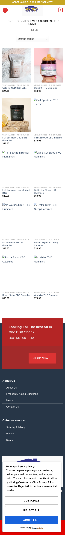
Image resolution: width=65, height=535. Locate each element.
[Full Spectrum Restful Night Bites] (16, 168)
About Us (11, 387)
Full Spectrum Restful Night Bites (16, 191)
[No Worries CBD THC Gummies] (16, 220)
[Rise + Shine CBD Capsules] (16, 273)
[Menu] (5, 10)
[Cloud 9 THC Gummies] (48, 65)
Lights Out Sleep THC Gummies (45, 191)
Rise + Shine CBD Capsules (16, 295)
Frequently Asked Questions (22, 394)
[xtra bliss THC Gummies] (48, 273)
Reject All (31, 510)
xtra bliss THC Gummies (46, 295)
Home (9, 21)
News (9, 400)
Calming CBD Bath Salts (14, 88)
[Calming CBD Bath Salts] (16, 65)
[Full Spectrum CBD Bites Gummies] (16, 115)
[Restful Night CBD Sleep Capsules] (48, 220)
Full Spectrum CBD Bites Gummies (14, 139)
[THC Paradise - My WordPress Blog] (32, 10)
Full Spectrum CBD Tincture (48, 138)
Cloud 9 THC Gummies (45, 88)
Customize (31, 500)
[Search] (14, 10)
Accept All (31, 520)
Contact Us (12, 406)
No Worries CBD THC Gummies (13, 244)
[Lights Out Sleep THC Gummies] (48, 168)
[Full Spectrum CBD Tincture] (48, 115)
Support (10, 440)
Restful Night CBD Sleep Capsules (46, 244)
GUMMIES (23, 21)
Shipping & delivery (15, 427)
